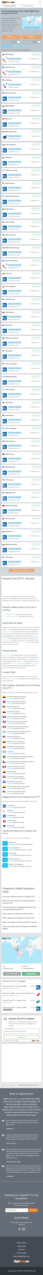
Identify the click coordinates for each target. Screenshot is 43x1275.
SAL (11, 260)
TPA (9, 557)
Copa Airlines (6, 655)
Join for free (21, 1037)
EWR (10, 493)
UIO (8, 157)
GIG (11, 338)
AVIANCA (20, 661)
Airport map (21, 1246)
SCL (10, 222)
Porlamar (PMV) (11, 614)
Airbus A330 (34, 663)
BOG (9, 54)
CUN (9, 209)
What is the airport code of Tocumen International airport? (19, 928)
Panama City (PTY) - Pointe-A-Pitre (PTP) (16, 993)
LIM (8, 119)
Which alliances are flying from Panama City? (18, 918)
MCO (9, 183)
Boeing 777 (13, 663)
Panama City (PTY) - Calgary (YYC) (14, 1000)
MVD (11, 376)
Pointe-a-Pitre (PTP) (12, 616)
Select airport (21, 1243)
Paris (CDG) (23, 642)
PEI (9, 531)
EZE (11, 170)
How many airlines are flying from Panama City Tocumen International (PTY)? (19, 908)
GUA (12, 196)
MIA (8, 80)
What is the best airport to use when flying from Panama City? (18, 902)
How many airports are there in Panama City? (18, 896)
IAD (8, 351)
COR (10, 389)
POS (11, 505)
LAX (11, 364)
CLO (8, 273)
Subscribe (33, 1210)
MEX (11, 131)
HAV (9, 415)
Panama (12, 1085)
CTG (10, 286)
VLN (9, 312)
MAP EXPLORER (12, 974)
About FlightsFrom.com (21, 1256)
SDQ (12, 248)
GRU (10, 235)
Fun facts (21, 1249)
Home (3, 1085)
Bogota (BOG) (7, 631)
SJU (10, 518)
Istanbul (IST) (6, 640)
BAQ (11, 544)
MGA (10, 467)
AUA (9, 402)
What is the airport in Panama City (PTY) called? (19, 922)
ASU (10, 441)
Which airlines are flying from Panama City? (18, 914)
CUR (9, 454)
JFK (10, 299)
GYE (10, 144)
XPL (10, 428)
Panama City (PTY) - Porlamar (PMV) (14, 986)
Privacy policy (21, 1253)
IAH (9, 480)
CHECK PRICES (31, 974)
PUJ (10, 93)
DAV (8, 325)
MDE (10, 106)
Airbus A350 (21, 663)
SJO (10, 67)
